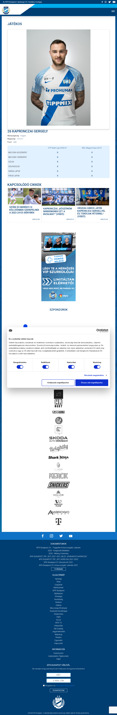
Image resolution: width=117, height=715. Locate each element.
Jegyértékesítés (58, 631)
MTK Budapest (58, 590)
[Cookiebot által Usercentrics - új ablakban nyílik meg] (98, 330)
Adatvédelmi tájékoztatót (64, 686)
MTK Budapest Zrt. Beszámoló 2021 (58, 562)
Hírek (59, 582)
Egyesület (58, 640)
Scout (58, 620)
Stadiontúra (58, 614)
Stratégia (58, 596)
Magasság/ (11, 139)
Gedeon (58, 602)
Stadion (58, 637)
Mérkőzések (58, 587)
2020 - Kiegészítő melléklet (58, 551)
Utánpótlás (58, 626)
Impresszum (58, 653)
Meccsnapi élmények (58, 608)
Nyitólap (58, 579)
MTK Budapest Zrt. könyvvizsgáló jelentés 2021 (58, 565)
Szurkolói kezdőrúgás (58, 611)
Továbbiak (58, 569)
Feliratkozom (58, 690)
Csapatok (58, 585)
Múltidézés (58, 593)
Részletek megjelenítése (94, 375)
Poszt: (9, 142)
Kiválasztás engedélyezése (58, 383)
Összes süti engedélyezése (92, 383)
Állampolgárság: (13, 136)
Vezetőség (58, 599)
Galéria (58, 605)
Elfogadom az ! (59, 686)
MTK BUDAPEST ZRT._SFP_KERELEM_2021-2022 (58, 559)
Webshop (58, 634)
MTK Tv (58, 623)
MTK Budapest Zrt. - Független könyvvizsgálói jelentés (58, 548)
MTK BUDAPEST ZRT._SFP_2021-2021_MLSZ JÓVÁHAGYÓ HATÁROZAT (58, 556)
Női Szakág (58, 629)
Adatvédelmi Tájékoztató (58, 656)
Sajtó (58, 617)
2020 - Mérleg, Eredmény (59, 553)
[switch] (45, 367)
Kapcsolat (58, 643)
